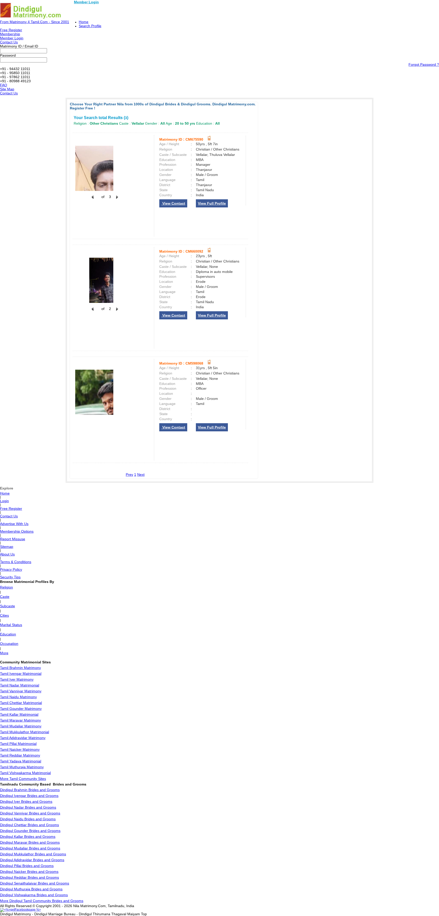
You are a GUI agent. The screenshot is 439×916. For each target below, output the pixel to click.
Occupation (9, 644)
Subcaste (7, 606)
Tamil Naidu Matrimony (18, 697)
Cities (4, 615)
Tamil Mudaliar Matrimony (20, 726)
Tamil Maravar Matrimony (20, 720)
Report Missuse (12, 539)
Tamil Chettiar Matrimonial (21, 703)
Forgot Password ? (424, 64)
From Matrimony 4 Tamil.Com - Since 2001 (34, 22)
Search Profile (90, 26)
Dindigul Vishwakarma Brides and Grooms (34, 895)
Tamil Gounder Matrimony (21, 709)
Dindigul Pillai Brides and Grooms (27, 866)
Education (8, 634)
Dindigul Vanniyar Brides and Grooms (30, 813)
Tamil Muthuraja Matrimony (22, 767)
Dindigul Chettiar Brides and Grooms (29, 825)
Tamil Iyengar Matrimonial (20, 674)
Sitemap (6, 547)
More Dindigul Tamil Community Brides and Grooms (41, 901)
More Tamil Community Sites (23, 779)
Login (4, 501)
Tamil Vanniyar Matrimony (20, 691)
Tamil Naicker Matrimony (20, 749)
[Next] (116, 200)
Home (83, 22)
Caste (4, 597)
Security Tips (10, 577)
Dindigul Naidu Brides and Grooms (28, 819)
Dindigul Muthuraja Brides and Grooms (31, 889)
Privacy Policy (11, 569)
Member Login (86, 2)
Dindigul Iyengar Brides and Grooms (29, 796)
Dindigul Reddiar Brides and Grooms (29, 877)
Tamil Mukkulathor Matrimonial (24, 732)
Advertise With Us (14, 524)
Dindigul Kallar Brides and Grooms (27, 837)
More (4, 653)
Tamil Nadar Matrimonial (19, 685)
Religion (6, 587)
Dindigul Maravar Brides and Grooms (30, 842)
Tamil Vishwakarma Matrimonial (25, 773)
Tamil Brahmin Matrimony (20, 668)
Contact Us (9, 42)
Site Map (7, 89)
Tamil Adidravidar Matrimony (22, 738)
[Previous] (92, 200)
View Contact (173, 203)
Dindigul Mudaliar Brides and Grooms (30, 848)
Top (144, 914)
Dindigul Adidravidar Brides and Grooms (32, 860)
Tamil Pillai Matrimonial (18, 744)
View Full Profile (212, 203)
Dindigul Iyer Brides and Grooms (26, 801)
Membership (10, 34)
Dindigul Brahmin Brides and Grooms (30, 790)
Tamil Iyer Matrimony (17, 679)
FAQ (3, 85)
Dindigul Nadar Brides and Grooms (28, 807)
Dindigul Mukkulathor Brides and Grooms (33, 854)
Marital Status (11, 625)
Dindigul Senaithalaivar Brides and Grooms (34, 883)
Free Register (11, 30)
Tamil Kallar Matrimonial (19, 714)
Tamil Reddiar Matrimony (20, 755)
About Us (7, 554)
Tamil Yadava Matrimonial (20, 761)
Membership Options (17, 531)
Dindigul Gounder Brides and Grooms (30, 831)
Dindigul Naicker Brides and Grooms (29, 872)
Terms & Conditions (15, 562)
